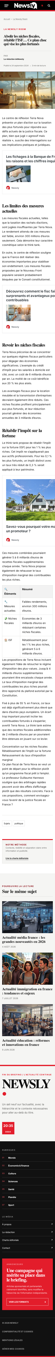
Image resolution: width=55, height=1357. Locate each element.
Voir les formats (27, 1302)
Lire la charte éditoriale (17, 858)
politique (19, 823)
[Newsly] (28, 6)
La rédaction (27, 1232)
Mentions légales (12, 1340)
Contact (27, 1248)
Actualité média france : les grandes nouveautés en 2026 (24, 939)
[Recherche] (48, 5)
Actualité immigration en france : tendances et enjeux (27, 991)
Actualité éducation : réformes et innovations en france (26, 1042)
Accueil (7, 19)
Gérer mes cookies (13, 1349)
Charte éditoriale (27, 1240)
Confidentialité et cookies (17, 1331)
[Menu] (6, 5)
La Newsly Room (20, 19)
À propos (27, 1224)
